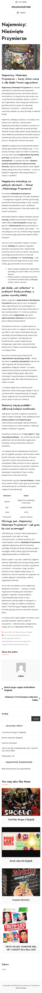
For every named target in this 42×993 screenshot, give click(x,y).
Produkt (29, 632)
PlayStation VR (8, 756)
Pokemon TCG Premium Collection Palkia (21, 698)
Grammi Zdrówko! (9, 743)
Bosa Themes (21, 988)
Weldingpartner (21, 7)
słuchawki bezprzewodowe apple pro (16, 641)
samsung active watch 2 (11, 638)
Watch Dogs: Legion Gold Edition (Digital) (19, 689)
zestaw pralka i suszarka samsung (15, 644)
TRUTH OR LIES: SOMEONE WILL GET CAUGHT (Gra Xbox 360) (20, 749)
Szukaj (5, 714)
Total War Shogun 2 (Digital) (14, 732)
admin (21, 676)
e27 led (7, 635)
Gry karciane (20, 632)
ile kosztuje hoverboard (20, 635)
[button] (21, 13)
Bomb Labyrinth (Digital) (12, 737)
